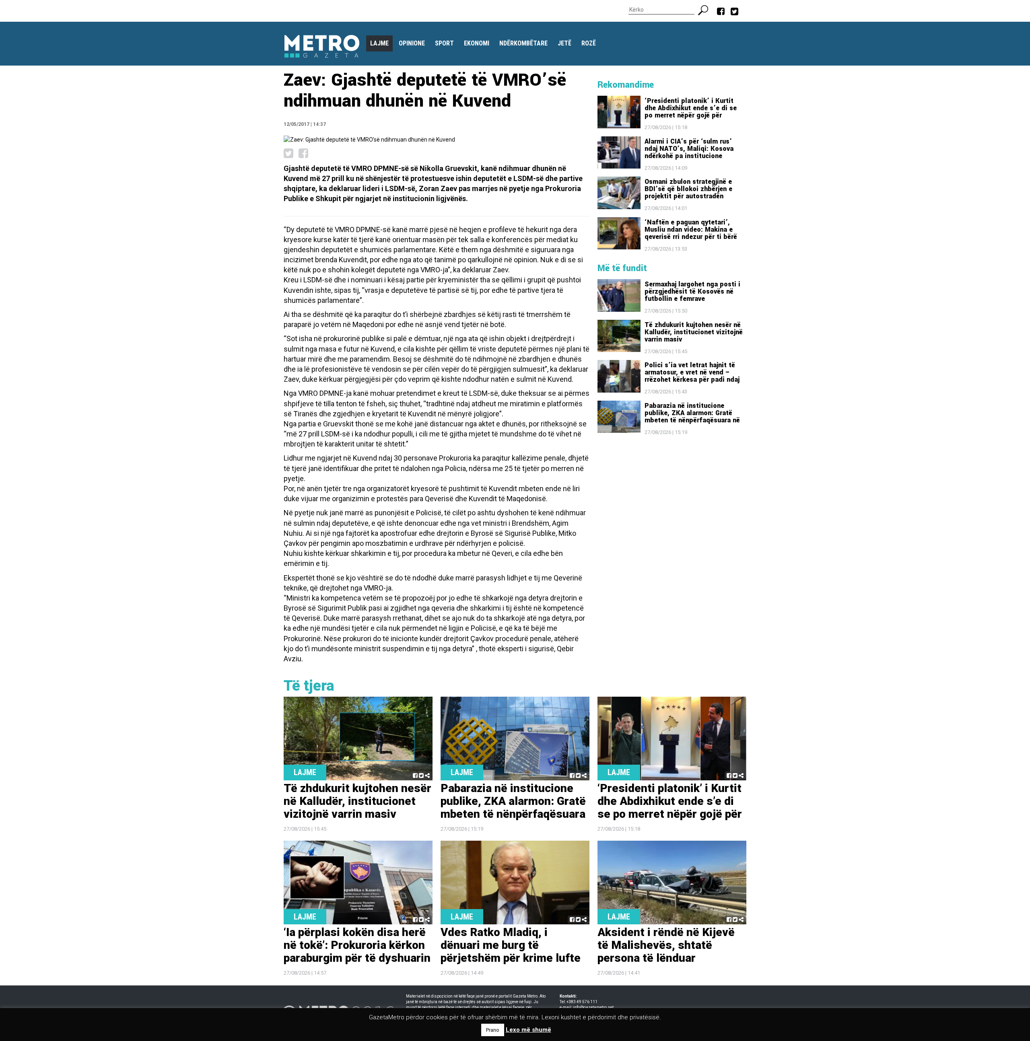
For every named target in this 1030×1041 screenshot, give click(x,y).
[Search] (706, 9)
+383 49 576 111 (581, 1002)
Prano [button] (492, 1030)
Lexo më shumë (528, 1029)
